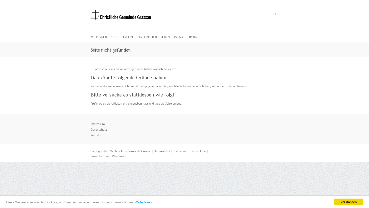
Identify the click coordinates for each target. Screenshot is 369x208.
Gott (114, 37)
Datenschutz (99, 129)
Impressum (98, 124)
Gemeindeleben (147, 37)
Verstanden (349, 201)
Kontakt (179, 37)
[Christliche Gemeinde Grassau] (121, 16)
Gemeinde (127, 37)
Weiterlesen (143, 202)
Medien (165, 37)
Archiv (193, 37)
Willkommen (99, 37)
